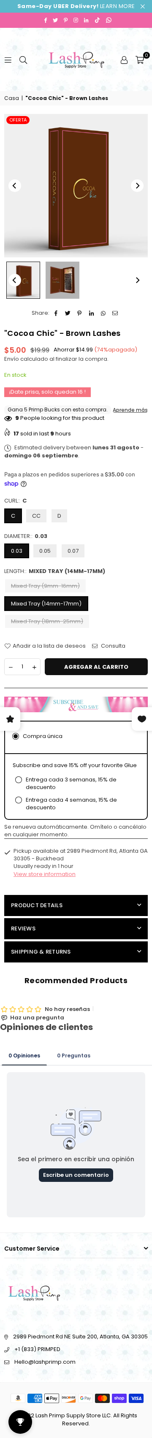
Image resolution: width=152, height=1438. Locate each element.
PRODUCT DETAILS (36, 905)
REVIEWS (23, 928)
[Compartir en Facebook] (56, 313)
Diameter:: (25, 536)
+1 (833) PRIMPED (37, 1349)
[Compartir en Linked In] (91, 313)
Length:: (54, 571)
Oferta (18, 119)
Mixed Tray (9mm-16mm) (45, 586)
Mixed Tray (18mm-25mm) (47, 621)
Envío (11, 359)
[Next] (137, 185)
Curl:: (15, 501)
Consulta (112, 646)
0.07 (73, 551)
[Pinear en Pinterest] (79, 313)
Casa (11, 98)
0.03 (16, 551)
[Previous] (14, 185)
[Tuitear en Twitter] (68, 313)
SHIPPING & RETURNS (41, 952)
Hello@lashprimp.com (45, 1362)
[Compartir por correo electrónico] (115, 313)
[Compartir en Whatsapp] (103, 313)
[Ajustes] (124, 59)
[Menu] (8, 59)
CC (36, 516)
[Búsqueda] (23, 59)
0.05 (45, 551)
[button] (140, 59)
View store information (45, 874)
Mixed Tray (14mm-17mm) (46, 604)
